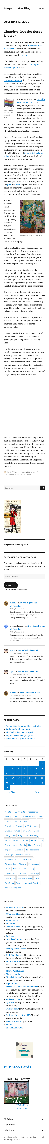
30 (7, 787)
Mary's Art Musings (15, 971)
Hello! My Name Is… (12, 1130)
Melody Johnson (13, 977)
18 (19, 778)
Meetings (9, 855)
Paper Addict (11, 983)
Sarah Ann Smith (14, 1021)
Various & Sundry (32, 883)
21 (36, 778)
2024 (34, 472)
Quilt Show (10, 878)
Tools (36, 878)
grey (9, 185)
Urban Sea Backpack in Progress (20, 739)
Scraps (16, 474)
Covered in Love (13, 926)
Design (37, 831)
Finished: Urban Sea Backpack (19, 732)
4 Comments (26, 474)
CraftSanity (11, 936)
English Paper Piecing (28, 836)
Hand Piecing (34, 845)
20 (30, 778)
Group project (11, 845)
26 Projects (20, 812)
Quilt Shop (34, 873)
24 (13, 782)
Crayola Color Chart (14, 939)
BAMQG (8, 817)
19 (24, 778)
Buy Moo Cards (17, 1067)
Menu (41, 8)
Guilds (23, 845)
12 (24, 773)
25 (18, 782)
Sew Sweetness (24, 878)
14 (36, 773)
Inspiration (19, 850)
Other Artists (10, 864)
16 (7, 778)
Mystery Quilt (11, 859)
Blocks (17, 817)
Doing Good (10, 836)
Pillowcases (33, 864)
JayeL (9, 472)
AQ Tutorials (9, 1125)
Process (16, 869)
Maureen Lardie (13, 974)
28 (36, 782)
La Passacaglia (32, 850)
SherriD (9, 1024)
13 (30, 773)
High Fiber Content (14, 955)
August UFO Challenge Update (19, 735)
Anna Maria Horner (14, 907)
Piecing (22, 864)
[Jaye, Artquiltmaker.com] (24, 516)
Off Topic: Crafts (26, 859)
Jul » (37, 792)
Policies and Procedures (28, 1137)
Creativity (26, 831)
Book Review (29, 817)
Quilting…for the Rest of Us (18, 1015)
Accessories (33, 812)
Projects (22, 873)
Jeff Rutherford (13, 961)
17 (13, 778)
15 (42, 773)
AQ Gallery (8, 1119)
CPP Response (32, 826)
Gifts (41, 840)
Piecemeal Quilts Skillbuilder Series (22, 987)
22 (42, 778)
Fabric (7, 840)
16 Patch (8, 812)
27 (30, 782)
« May (12, 792)
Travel (19, 883)
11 (18, 773)
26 (24, 782)
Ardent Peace (12, 920)
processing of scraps (13, 80)
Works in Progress (13, 888)
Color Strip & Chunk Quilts (16, 821)
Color (40, 817)
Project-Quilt (10, 873)
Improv (8, 850)
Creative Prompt (12, 831)
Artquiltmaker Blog (17, 8)
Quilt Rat (10, 1002)
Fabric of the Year (21, 840)
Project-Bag (28, 869)
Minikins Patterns (24, 855)
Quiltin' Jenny (12, 1009)
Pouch (8, 869)
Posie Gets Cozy (13, 999)
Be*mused (10, 923)
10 (13, 773)
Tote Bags (9, 883)
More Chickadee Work (28, 650)
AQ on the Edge (13, 914)
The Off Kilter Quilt (14, 1028)
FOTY (33, 840)
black (18, 185)
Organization (9, 474)
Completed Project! (14, 826)
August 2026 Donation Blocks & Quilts (23, 726)
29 (42, 782)
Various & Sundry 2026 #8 (18, 729)
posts (24, 55)
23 (7, 782)
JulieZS (13, 603)
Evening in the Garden (16, 949)
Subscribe (10, 585)
